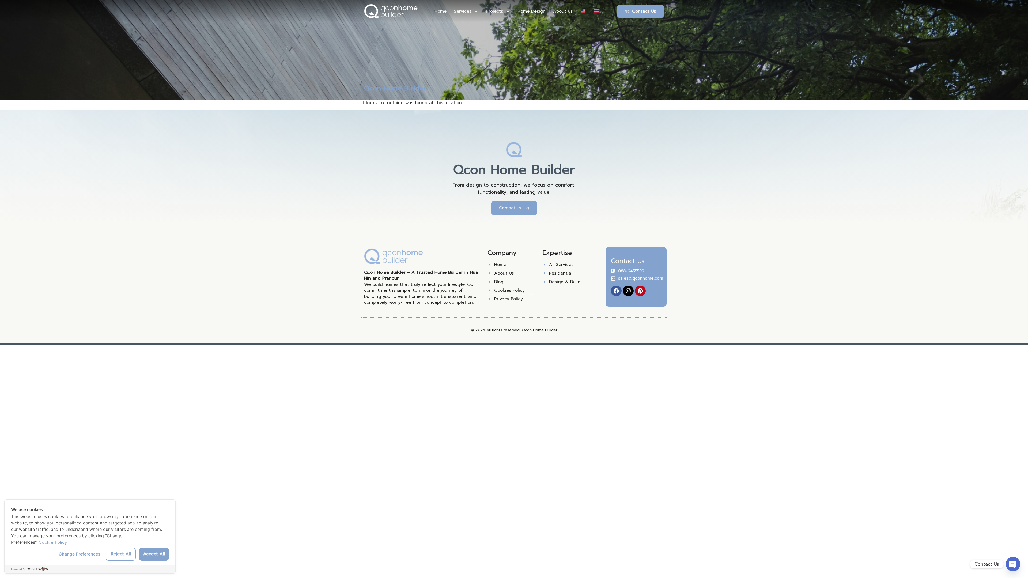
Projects (494, 11)
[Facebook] (616, 291)
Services (462, 11)
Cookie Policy (53, 542)
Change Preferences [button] (79, 554)
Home (440, 11)
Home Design (531, 11)
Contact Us (628, 261)
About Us (563, 11)
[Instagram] (628, 291)
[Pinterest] (640, 291)
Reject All (121, 554)
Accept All (154, 554)
